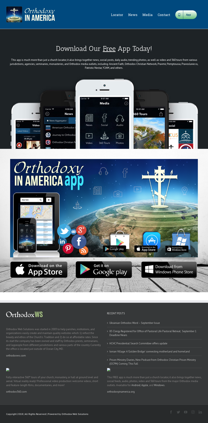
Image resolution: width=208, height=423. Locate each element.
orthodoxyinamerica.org (121, 391)
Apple (144, 385)
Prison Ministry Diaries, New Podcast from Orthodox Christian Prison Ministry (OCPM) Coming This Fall (152, 362)
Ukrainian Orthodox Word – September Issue (134, 323)
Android (135, 385)
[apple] (39, 262)
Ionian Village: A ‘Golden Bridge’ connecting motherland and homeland (149, 351)
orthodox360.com (16, 391)
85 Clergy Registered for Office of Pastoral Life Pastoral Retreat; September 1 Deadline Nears (152, 333)
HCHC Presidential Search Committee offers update (138, 343)
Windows (159, 385)
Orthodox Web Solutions (75, 413)
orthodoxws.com (16, 355)
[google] (104, 262)
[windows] (169, 262)
